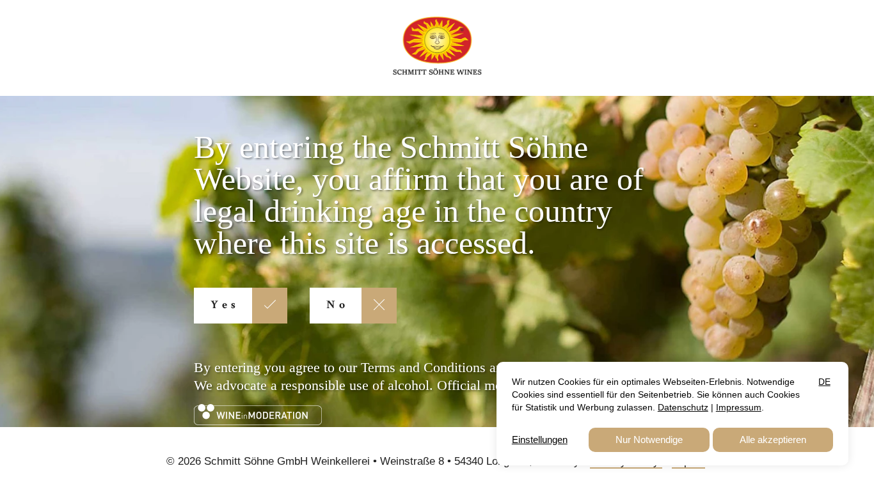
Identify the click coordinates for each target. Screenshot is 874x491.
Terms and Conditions (423, 367)
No (337, 305)
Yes (225, 305)
